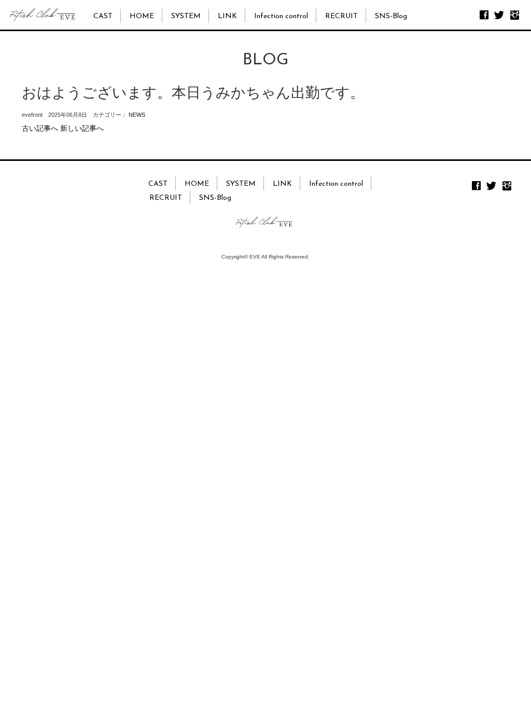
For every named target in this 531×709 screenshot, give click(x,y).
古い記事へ (40, 128)
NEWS (137, 115)
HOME (142, 16)
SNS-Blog (391, 16)
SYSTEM (186, 16)
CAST (103, 16)
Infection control (281, 16)
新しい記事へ (82, 128)
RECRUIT (341, 16)
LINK (227, 16)
